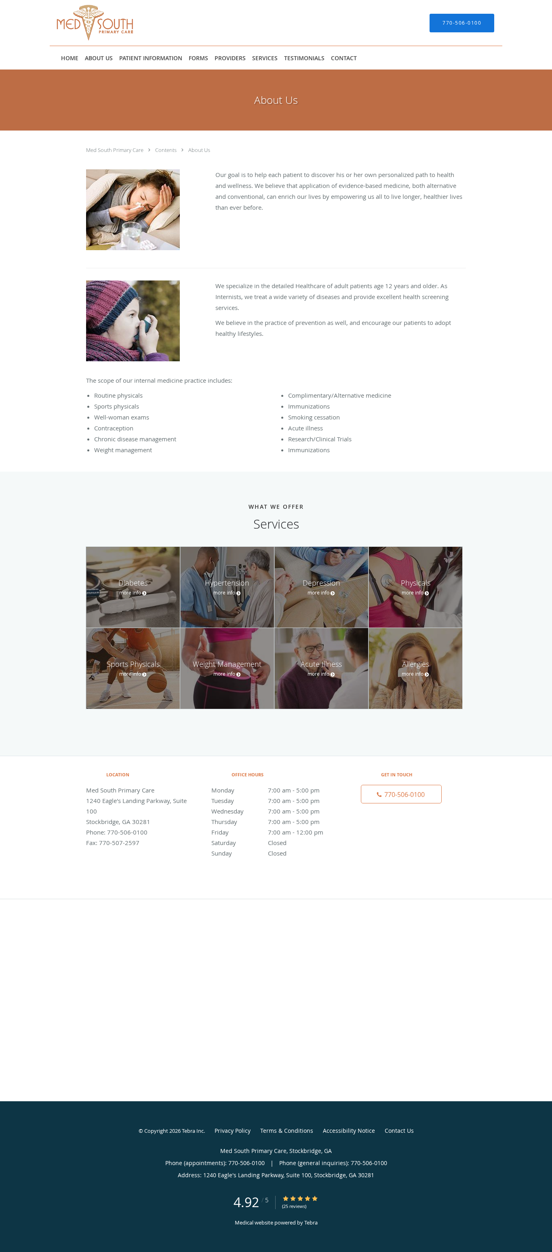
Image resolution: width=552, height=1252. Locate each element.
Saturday (249, 843)
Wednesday (265, 811)
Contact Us (399, 1130)
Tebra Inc (193, 1130)
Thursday (265, 822)
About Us (199, 150)
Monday (265, 790)
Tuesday (265, 801)
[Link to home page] (83, 23)
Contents (166, 150)
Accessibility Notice (349, 1130)
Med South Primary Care (115, 150)
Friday (267, 832)
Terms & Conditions (286, 1130)
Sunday (249, 853)
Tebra (311, 1222)
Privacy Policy (233, 1130)
